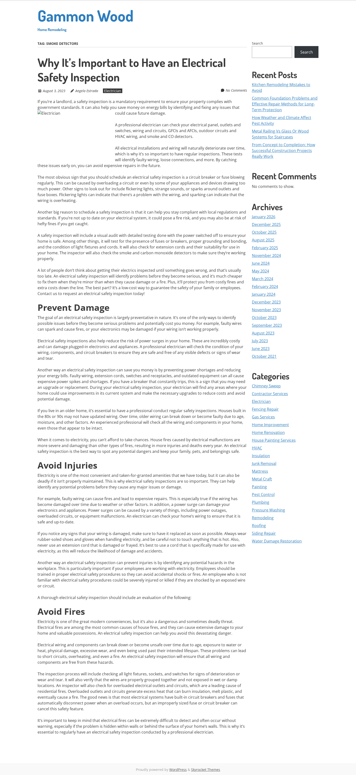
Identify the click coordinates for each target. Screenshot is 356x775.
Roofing (259, 525)
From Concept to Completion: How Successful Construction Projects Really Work (283, 150)
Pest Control (263, 494)
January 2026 (263, 216)
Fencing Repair (265, 409)
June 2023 (261, 348)
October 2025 (264, 232)
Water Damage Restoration (277, 541)
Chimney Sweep (266, 386)
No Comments (236, 90)
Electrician (112, 90)
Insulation (261, 455)
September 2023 (267, 325)
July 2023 (260, 341)
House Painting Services (274, 440)
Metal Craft (262, 479)
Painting (259, 486)
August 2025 (263, 240)
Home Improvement (270, 424)
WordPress (178, 769)
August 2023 (263, 333)
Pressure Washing (268, 510)
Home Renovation (268, 432)
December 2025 (266, 224)
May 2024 (260, 271)
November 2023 (266, 309)
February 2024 (265, 286)
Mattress (260, 471)
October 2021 (264, 356)
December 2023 (266, 302)
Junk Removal (264, 463)
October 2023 (264, 317)
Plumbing (260, 502)
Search (257, 43)
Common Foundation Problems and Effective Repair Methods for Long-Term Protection (284, 104)
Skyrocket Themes (205, 769)
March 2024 (262, 278)
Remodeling (263, 517)
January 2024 (263, 294)
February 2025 (265, 247)
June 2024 (261, 263)
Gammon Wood (85, 19)
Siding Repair (264, 533)
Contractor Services (270, 393)
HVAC (257, 448)
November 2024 (266, 255)
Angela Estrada (86, 90)
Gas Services (263, 417)
